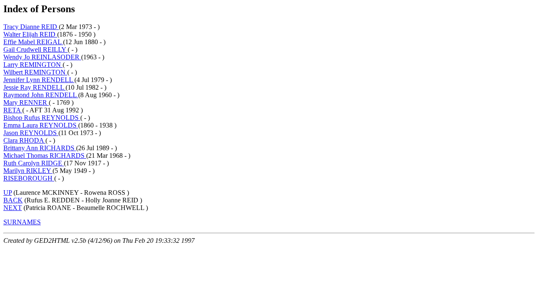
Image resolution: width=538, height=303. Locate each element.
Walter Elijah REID (30, 34)
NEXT (12, 207)
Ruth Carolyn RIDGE (33, 163)
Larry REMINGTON (33, 64)
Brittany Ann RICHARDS (39, 148)
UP (7, 192)
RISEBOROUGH (28, 178)
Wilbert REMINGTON (35, 72)
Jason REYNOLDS (30, 132)
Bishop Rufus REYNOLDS (41, 117)
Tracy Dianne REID (31, 26)
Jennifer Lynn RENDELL (38, 79)
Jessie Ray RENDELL (34, 87)
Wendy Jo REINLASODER (42, 57)
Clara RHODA (24, 140)
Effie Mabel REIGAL (33, 41)
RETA (12, 110)
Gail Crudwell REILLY (35, 49)
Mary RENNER (26, 102)
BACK (13, 200)
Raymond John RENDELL (40, 94)
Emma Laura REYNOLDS (40, 125)
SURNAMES (22, 222)
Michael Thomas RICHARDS (44, 155)
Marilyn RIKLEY (28, 170)
